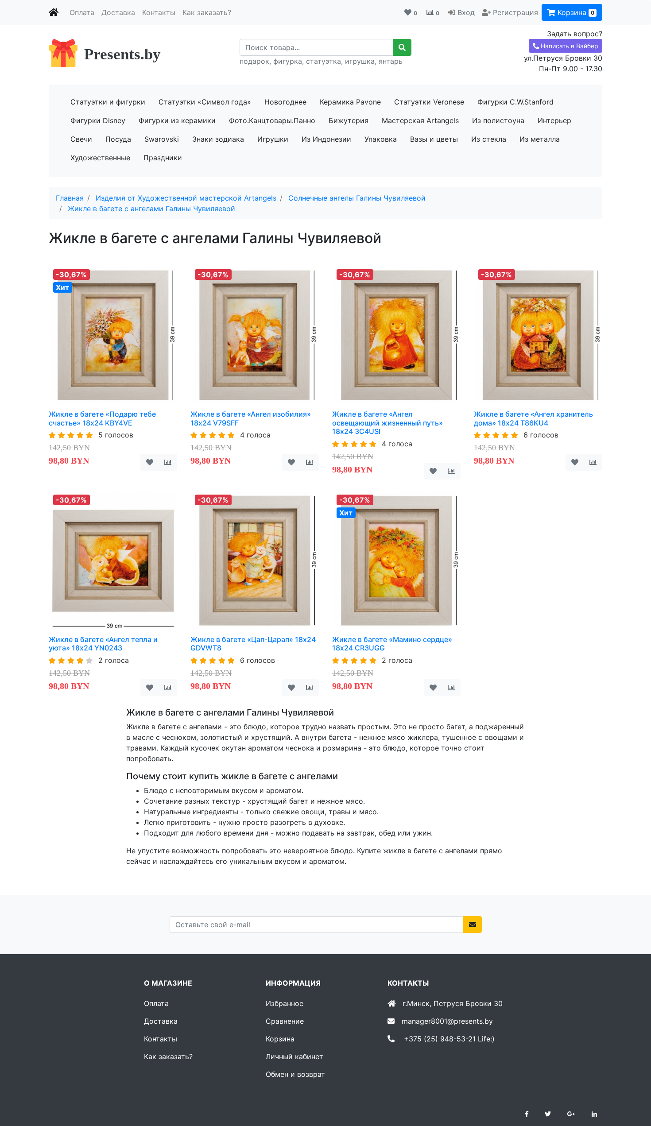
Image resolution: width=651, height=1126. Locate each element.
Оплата (82, 12)
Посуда (118, 139)
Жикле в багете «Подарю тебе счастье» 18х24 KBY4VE (102, 418)
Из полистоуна (498, 120)
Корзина (574, 12)
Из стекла (488, 139)
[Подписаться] (472, 924)
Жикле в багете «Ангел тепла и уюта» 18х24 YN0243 (103, 643)
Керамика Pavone (350, 101)
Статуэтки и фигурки (107, 101)
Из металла (539, 139)
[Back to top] (631, 1084)
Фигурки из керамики (177, 120)
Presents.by (122, 54)
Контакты (158, 12)
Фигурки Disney (97, 120)
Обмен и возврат (295, 1074)
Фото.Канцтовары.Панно (272, 120)
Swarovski (161, 139)
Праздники (162, 157)
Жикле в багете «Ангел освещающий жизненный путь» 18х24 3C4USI (387, 422)
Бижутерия (348, 120)
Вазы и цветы (434, 139)
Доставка (118, 12)
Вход (466, 12)
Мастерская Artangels (420, 120)
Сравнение (285, 1021)
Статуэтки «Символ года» (205, 101)
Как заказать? (206, 12)
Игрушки (272, 139)
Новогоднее (285, 101)
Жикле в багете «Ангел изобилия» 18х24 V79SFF (250, 418)
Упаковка (380, 139)
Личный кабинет (294, 1056)
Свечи (81, 139)
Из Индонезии (326, 139)
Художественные (100, 157)
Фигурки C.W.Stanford (515, 101)
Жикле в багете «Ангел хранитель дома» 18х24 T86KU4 (533, 418)
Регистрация (515, 12)
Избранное (284, 1003)
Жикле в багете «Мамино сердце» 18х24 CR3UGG (392, 643)
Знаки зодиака (218, 139)
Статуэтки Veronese (429, 101)
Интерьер (554, 120)
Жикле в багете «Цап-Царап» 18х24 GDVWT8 (253, 643)
